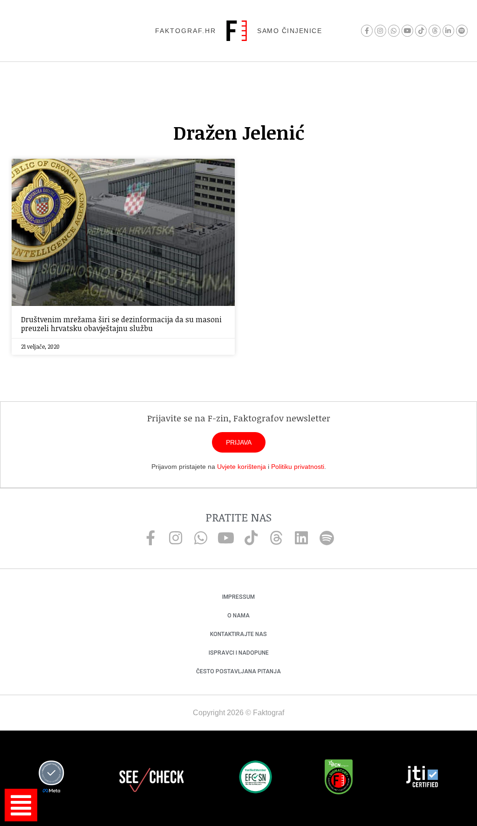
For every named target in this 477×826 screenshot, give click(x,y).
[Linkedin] (301, 537)
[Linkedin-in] (448, 30)
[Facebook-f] (367, 30)
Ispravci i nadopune (239, 653)
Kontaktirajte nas (238, 634)
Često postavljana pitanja (238, 671)
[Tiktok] (421, 30)
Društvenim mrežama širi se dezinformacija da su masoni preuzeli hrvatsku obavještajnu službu (121, 323)
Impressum (238, 597)
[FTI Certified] (422, 778)
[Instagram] (380, 30)
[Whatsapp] (394, 30)
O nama (238, 615)
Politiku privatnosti (297, 466)
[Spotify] (462, 30)
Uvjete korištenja (241, 466)
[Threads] (434, 30)
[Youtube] (407, 30)
